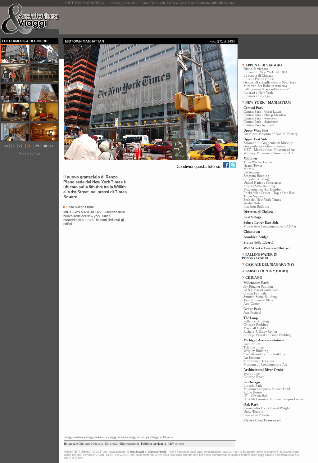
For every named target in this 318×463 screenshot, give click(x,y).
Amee (37, 153)
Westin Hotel (252, 203)
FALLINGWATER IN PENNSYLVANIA (259, 256)
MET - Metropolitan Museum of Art (269, 149)
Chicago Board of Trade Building (267, 335)
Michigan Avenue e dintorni (263, 340)
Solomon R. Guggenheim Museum (268, 143)
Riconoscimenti (129, 443)
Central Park (253, 108)
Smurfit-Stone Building (260, 297)
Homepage (70, 443)
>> (52, 146)
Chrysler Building (256, 179)
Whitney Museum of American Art (268, 153)
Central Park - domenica (260, 122)
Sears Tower (252, 373)
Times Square (253, 196)
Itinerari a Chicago (256, 96)
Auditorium (251, 344)
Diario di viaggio (255, 68)
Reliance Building (256, 321)
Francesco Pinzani (157, 451)
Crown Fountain (255, 293)
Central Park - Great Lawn (262, 111)
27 (21, 146)
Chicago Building (256, 324)
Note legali (111, 443)
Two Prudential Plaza (258, 300)
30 (45, 146)
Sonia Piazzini (137, 451)
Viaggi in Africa (74, 437)
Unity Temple (253, 411)
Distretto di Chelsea (258, 212)
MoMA (248, 169)
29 (37, 146)
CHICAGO (253, 277)
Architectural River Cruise (263, 369)
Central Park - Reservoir (260, 118)
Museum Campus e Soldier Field (266, 389)
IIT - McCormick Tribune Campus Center (273, 399)
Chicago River (253, 377)
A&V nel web (176, 443)
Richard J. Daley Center (260, 331)
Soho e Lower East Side (261, 222)
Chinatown (251, 231)
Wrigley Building (255, 351)
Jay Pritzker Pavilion (258, 286)
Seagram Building (256, 176)
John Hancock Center (258, 361)
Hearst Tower (252, 165)
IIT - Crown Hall (255, 396)
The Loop (250, 318)
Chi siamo (85, 443)
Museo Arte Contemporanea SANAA (269, 226)
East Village (252, 217)
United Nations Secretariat (262, 182)
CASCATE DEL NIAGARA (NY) (269, 264)
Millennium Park (256, 283)
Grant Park (252, 309)
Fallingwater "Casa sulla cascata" (266, 89)
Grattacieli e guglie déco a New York (269, 82)
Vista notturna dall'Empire (262, 189)
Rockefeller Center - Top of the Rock (270, 193)
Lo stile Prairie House (258, 79)
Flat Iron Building (256, 206)
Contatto (98, 443)
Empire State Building (259, 186)
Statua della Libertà (258, 242)
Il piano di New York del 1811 (265, 72)
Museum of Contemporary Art (265, 364)
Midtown (250, 158)
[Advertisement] (176, 20)
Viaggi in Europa (139, 437)
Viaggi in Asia (117, 437)
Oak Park (250, 404)
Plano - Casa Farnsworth (262, 420)
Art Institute (252, 357)
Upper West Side (255, 130)
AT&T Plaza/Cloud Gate (260, 290)
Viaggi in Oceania (162, 437)
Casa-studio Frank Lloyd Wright (266, 408)
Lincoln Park (252, 385)
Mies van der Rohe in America (265, 86)
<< (6, 146)
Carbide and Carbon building (264, 354)
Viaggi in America (96, 437)
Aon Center (251, 303)
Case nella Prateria (256, 415)
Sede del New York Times (262, 199)
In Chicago (251, 382)
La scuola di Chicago (258, 75)
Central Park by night (258, 125)
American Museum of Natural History (270, 134)
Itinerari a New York (258, 92)
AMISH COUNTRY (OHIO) (266, 271)
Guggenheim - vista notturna (264, 146)
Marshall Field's (254, 328)
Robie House (252, 392)
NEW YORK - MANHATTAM (268, 102)
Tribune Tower (254, 347)
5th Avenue (251, 172)
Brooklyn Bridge (255, 237)
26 (13, 146)
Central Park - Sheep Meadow (264, 115)
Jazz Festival (252, 312)
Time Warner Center (257, 162)
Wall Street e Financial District (266, 248)
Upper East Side (255, 139)
